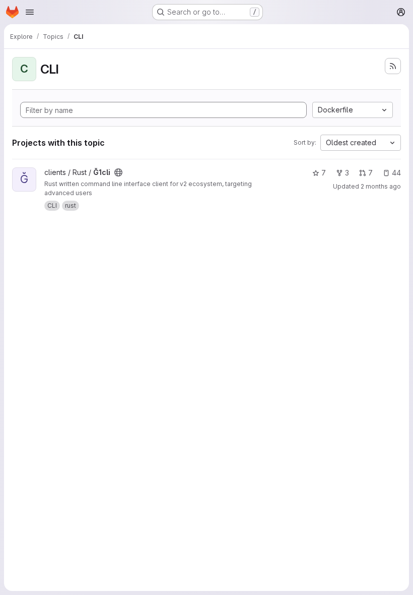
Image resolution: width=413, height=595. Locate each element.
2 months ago (381, 186)
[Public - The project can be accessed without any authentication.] (118, 172)
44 (396, 172)
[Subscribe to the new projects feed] (393, 66)
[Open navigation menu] (30, 12)
